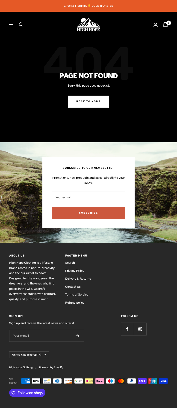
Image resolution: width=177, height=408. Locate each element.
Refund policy (74, 302)
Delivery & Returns (78, 278)
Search (70, 262)
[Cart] (165, 24)
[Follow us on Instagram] (140, 329)
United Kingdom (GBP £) (26, 354)
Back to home (88, 101)
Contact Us (73, 286)
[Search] (21, 24)
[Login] (155, 25)
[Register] (78, 335)
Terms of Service (76, 294)
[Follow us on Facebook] (127, 329)
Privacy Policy (74, 270)
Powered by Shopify (51, 367)
